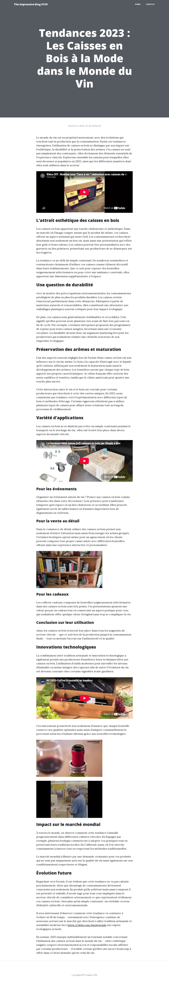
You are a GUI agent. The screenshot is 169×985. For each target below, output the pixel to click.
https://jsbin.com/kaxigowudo (87, 925)
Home (138, 4)
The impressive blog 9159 (31, 4)
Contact (150, 4)
